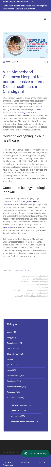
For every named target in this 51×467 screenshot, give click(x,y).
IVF (8, 359)
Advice (9, 332)
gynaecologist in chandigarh (37, 293)
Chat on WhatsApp (37, 453)
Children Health (16, 290)
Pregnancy (11, 392)
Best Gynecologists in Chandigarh (34, 282)
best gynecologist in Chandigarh (35, 279)
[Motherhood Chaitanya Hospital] (3, 14)
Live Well (10, 365)
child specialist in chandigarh (36, 290)
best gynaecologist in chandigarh (35, 276)
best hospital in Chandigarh (37, 285)
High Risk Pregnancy (19, 405)
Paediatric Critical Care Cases (22, 422)
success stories (13, 397)
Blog (29, 270)
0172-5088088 (8, 9)
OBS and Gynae (13, 376)
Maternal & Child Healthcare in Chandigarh (31, 296)
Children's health (13, 354)
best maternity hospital (39, 287)
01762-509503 (29, 9)
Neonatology (16, 416)
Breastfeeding (12, 343)
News (9, 370)
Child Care (11, 348)
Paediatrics (11, 381)
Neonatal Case (16, 411)
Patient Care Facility (15, 387)
